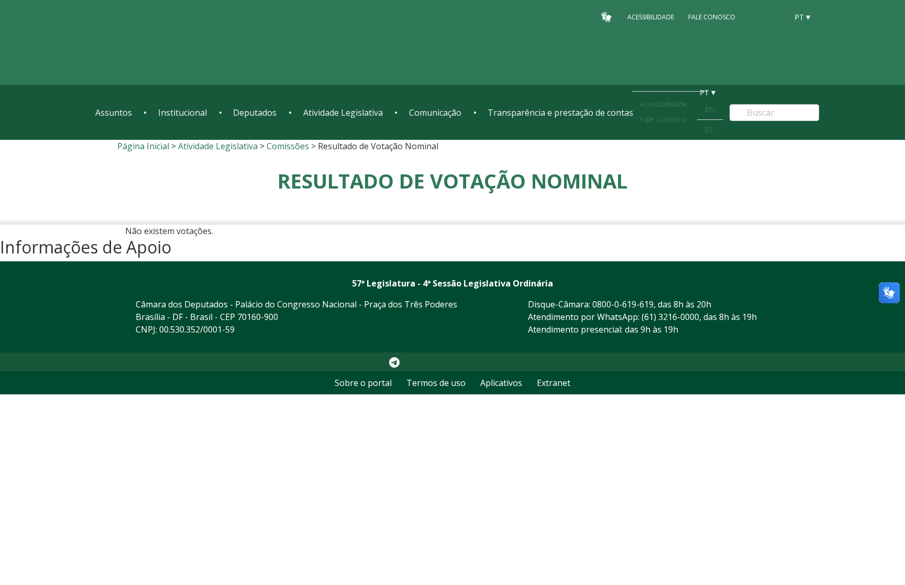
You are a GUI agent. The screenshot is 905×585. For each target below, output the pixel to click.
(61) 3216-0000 (670, 317)
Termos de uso (436, 383)
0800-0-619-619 (623, 304)
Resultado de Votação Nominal (452, 180)
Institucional (182, 112)
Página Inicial (143, 146)
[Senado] (776, 16)
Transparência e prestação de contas (560, 112)
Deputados (255, 112)
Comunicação (435, 112)
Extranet (553, 383)
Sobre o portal (363, 383)
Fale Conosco (711, 16)
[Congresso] (756, 16)
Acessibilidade (650, 16)
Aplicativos (501, 383)
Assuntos (113, 112)
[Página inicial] (159, 42)
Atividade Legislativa (343, 112)
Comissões (288, 146)
